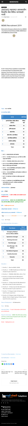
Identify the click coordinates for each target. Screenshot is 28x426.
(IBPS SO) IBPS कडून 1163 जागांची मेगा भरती (7, 372)
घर (1, 5)
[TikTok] (5, 403)
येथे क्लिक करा (15, 209)
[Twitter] (7, 403)
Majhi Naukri (7, 16)
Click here (18, 354)
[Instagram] (3, 403)
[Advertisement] (14, 53)
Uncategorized (6, 5)
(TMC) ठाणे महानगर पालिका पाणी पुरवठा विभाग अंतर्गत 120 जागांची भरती (21, 373)
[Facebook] (1, 403)
